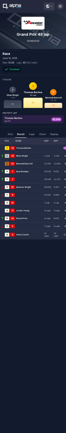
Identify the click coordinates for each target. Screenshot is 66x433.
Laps (32, 134)
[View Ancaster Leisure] (33, 23)
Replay (54, 134)
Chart (42, 134)
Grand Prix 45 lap (33, 34)
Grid (10, 134)
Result (21, 134)
